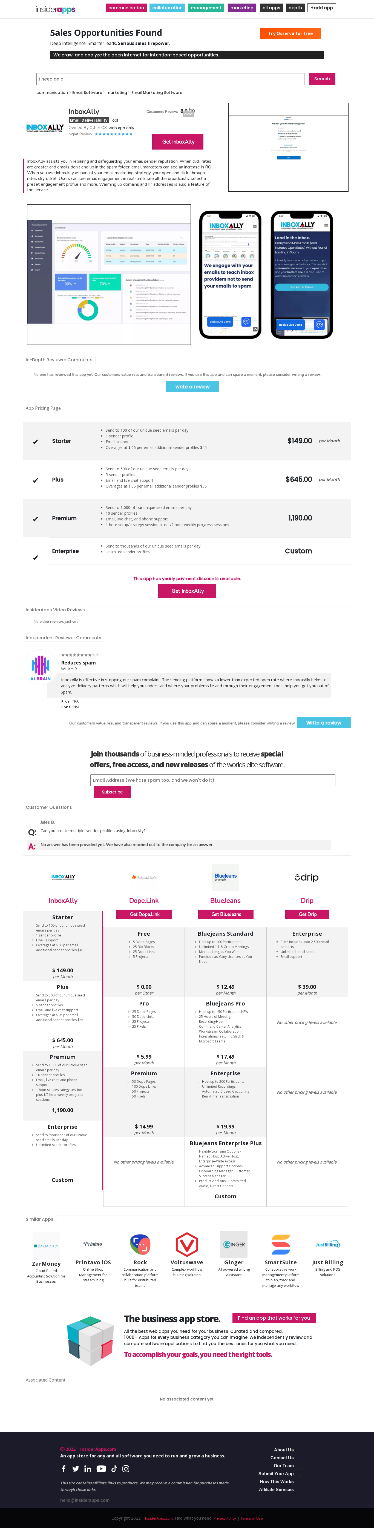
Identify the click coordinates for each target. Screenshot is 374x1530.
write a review (193, 386)
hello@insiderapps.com (85, 1500)
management (206, 8)
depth (295, 8)
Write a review (323, 722)
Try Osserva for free (290, 33)
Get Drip (308, 914)
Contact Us (282, 1457)
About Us (284, 1450)
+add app (321, 8)
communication (126, 8)
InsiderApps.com (158, 1518)
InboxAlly (63, 900)
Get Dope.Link (145, 914)
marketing (242, 8)
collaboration (167, 8)
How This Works (277, 1481)
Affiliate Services (276, 1489)
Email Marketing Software (156, 92)
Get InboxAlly (178, 141)
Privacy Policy (225, 1518)
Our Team (284, 1465)
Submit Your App (276, 1473)
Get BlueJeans (226, 914)
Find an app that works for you (274, 1318)
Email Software (87, 92)
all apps (271, 8)
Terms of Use (252, 1518)
